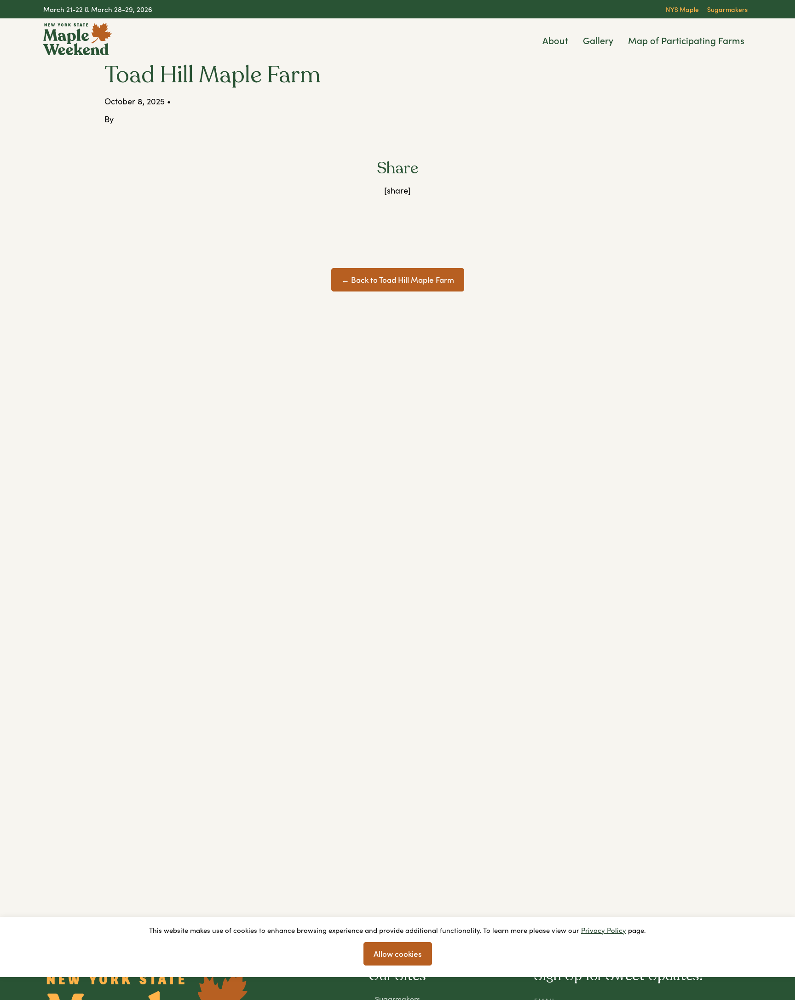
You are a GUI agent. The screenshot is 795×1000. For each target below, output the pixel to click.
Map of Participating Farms (686, 40)
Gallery (598, 40)
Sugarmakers (727, 9)
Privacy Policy (603, 930)
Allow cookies (398, 953)
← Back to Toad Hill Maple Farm (397, 279)
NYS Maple (682, 9)
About (555, 40)
